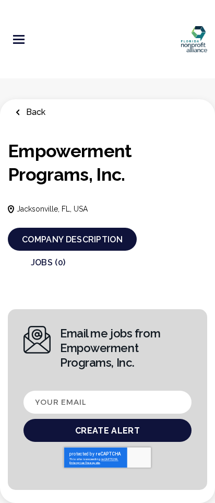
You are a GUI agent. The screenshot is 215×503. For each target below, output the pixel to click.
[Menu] (19, 39)
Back (34, 112)
